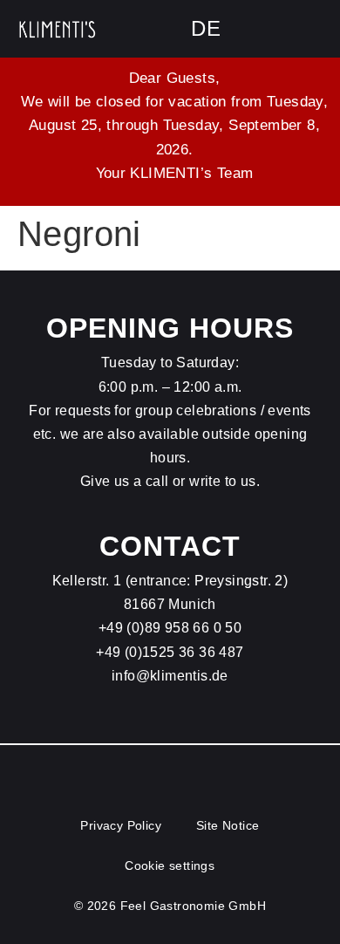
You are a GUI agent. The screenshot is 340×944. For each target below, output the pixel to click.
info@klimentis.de (170, 675)
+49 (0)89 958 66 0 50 (170, 627)
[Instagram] (313, 28)
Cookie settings (169, 865)
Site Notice (227, 825)
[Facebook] (274, 28)
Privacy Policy (120, 825)
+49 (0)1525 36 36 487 (169, 652)
